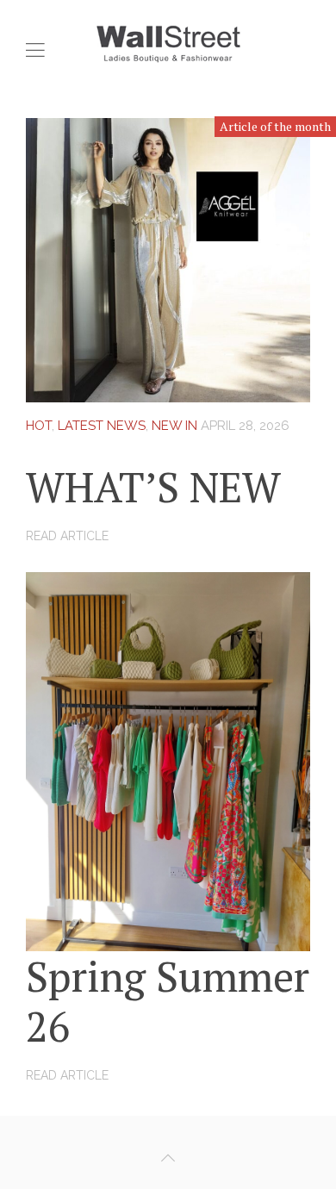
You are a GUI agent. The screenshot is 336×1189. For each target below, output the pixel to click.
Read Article (67, 536)
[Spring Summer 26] (168, 760)
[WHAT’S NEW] (168, 258)
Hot (39, 425)
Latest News (102, 425)
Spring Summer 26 (167, 1001)
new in (174, 425)
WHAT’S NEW (153, 486)
